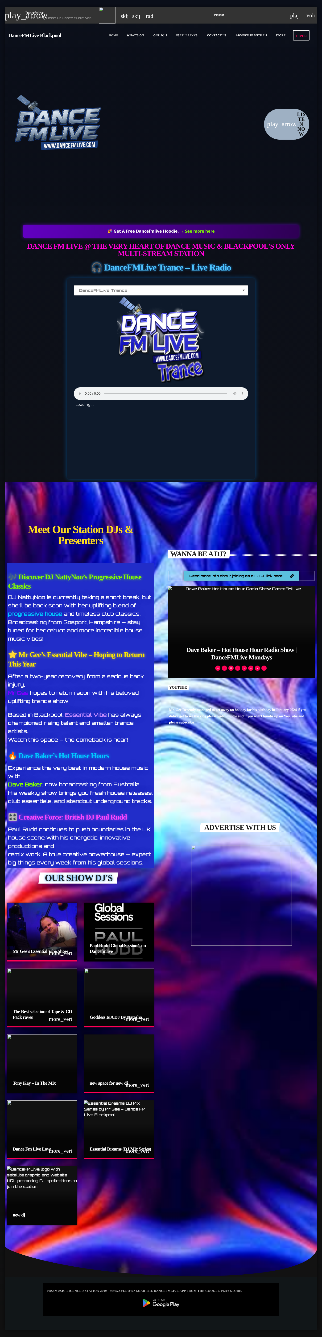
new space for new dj (109, 1083)
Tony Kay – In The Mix (34, 1083)
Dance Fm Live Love (32, 1149)
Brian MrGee (241, 657)
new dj (19, 1215)
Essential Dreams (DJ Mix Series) (120, 1149)
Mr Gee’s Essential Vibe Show (40, 951)
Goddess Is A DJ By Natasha (116, 1017)
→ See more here (197, 231)
